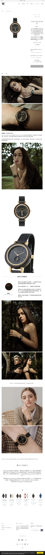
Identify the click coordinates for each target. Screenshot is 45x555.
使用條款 (3, 529)
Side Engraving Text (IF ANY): (36, 50)
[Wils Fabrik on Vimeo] (27, 544)
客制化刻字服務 (37, 60)
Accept (40, 552)
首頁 (2, 11)
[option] (15, 27)
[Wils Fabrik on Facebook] (20, 544)
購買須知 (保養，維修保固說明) (6, 527)
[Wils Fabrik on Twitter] (17, 544)
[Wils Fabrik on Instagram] (22, 544)
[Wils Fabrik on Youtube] (25, 544)
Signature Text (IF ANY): (36, 55)
